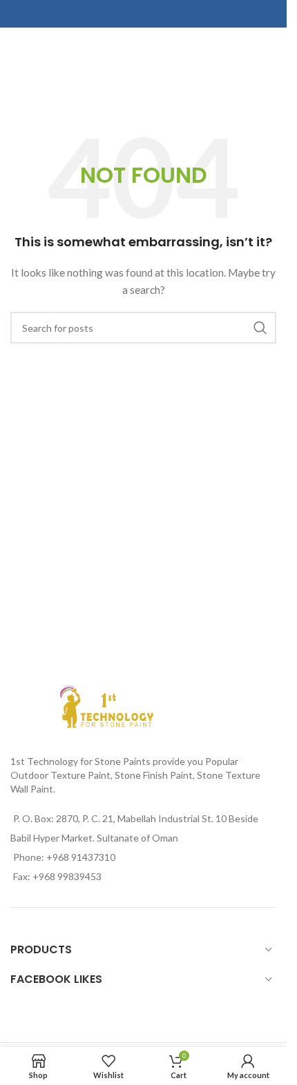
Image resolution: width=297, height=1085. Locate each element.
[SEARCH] (260, 328)
